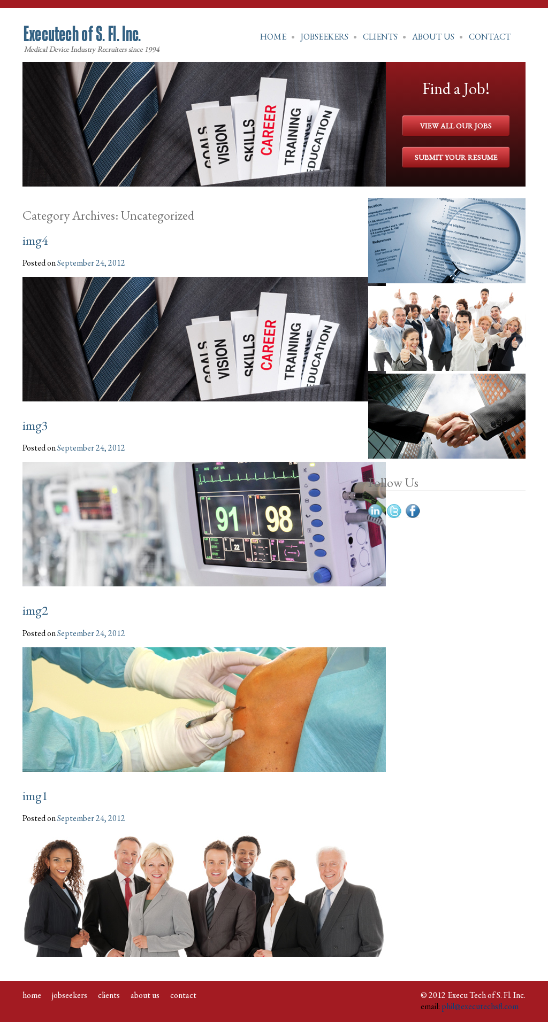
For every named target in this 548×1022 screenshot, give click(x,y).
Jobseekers (324, 36)
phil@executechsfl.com (480, 1006)
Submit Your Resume (456, 157)
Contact (490, 36)
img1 (35, 795)
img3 (35, 425)
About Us (433, 36)
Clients (380, 36)
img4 (35, 240)
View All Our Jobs (456, 125)
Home (273, 36)
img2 (35, 610)
